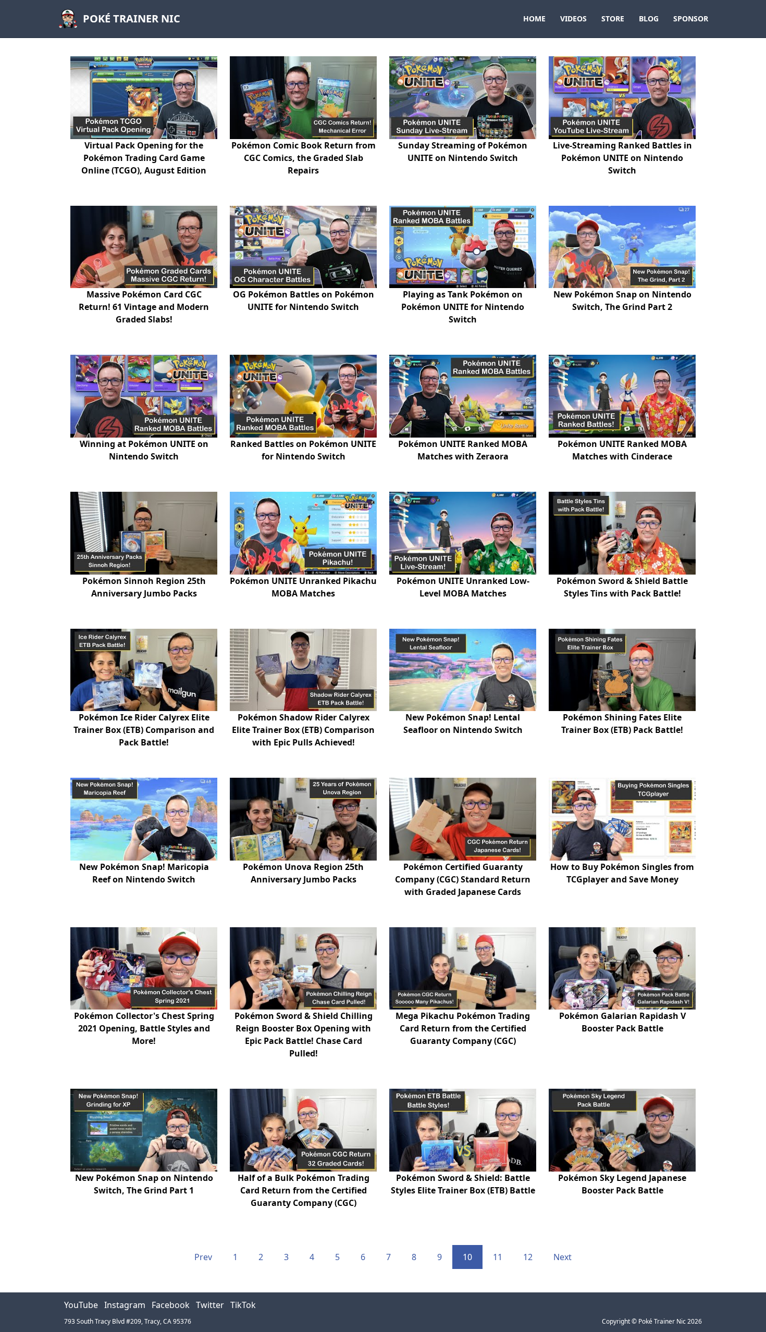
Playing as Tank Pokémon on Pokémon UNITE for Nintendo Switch (462, 307)
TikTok (243, 1305)
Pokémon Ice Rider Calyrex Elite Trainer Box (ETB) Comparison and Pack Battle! (143, 730)
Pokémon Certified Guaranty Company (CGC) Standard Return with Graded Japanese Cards (462, 879)
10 (467, 1257)
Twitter (210, 1305)
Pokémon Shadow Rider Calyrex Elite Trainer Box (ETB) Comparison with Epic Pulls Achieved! (303, 730)
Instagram (124, 1305)
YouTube (81, 1305)
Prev (203, 1257)
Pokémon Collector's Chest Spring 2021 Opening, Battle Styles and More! (144, 1028)
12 (528, 1257)
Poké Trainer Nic (131, 18)
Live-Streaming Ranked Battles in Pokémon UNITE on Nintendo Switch (622, 158)
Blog (649, 18)
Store (612, 18)
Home (534, 18)
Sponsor (690, 18)
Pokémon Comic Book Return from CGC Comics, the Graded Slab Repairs (303, 158)
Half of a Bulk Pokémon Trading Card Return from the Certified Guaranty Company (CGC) (303, 1190)
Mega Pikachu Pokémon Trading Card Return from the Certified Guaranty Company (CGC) (463, 1028)
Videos (573, 18)
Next (562, 1257)
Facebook (171, 1305)
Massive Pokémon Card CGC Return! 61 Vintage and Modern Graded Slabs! (144, 307)
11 (497, 1257)
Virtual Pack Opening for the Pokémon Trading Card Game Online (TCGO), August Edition (143, 158)
